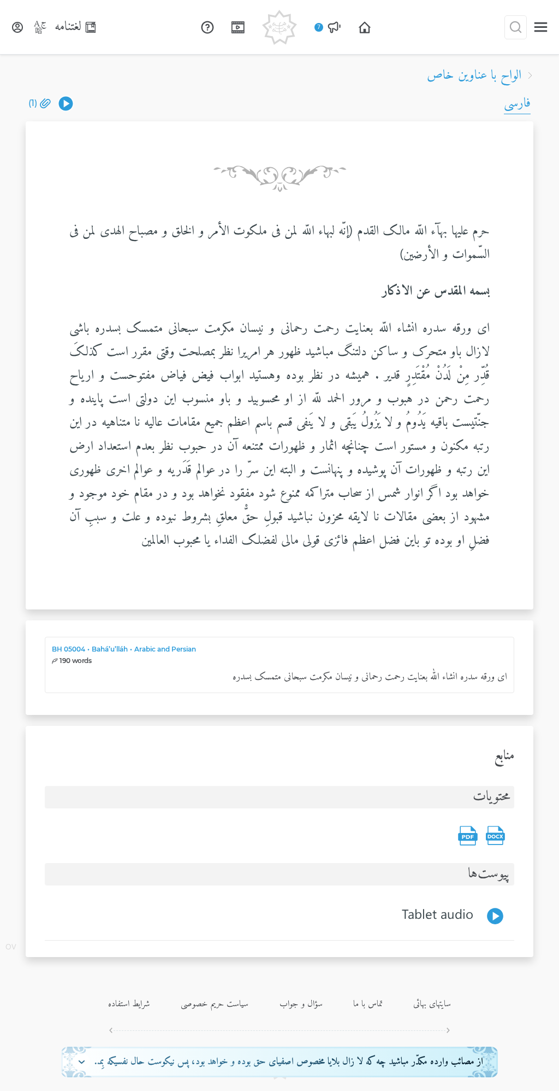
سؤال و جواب (301, 1004)
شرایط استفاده (129, 1004)
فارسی (517, 103)
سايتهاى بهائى (432, 1004)
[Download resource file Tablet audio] (65, 103)
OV (10, 948)
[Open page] (365, 27)
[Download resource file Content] (495, 836)
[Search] (515, 27)
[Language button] (40, 27)
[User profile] (17, 27)
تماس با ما (368, 1004)
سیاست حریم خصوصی (214, 1004)
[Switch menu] (540, 27)
